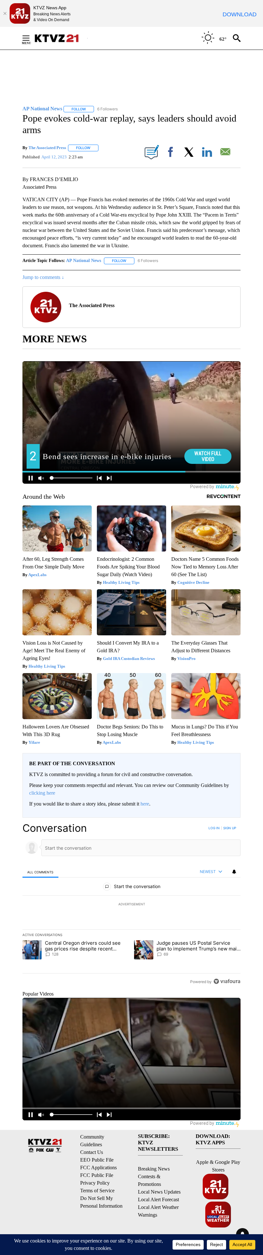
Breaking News (154, 1169)
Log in (214, 828)
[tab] (40, 872)
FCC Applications (98, 1167)
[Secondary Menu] (30, 38)
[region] (131, 905)
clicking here (42, 793)
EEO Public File (97, 1160)
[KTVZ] (60, 38)
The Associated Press (47, 147)
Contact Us (91, 1152)
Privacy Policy (95, 1183)
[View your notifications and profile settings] (234, 871)
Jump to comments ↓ (43, 277)
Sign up (229, 828)
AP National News (83, 260)
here (144, 803)
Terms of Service (97, 1190)
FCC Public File (96, 1175)
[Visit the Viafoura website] (227, 981)
